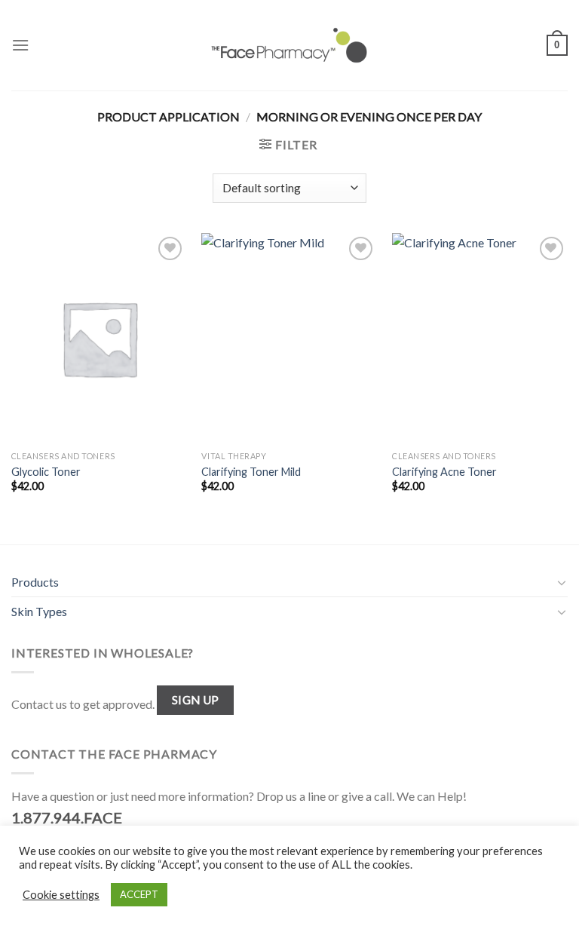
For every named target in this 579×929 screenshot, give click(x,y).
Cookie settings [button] (61, 894)
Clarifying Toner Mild (251, 471)
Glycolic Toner (46, 471)
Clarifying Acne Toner (444, 471)
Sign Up (195, 700)
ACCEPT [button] (139, 894)
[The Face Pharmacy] (289, 45)
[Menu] (20, 44)
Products (35, 582)
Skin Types (39, 611)
